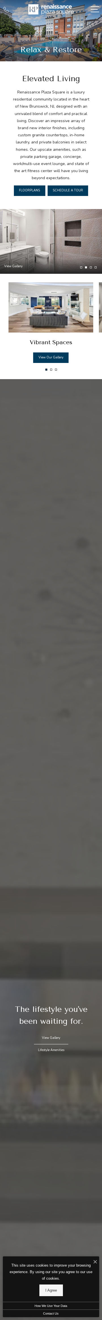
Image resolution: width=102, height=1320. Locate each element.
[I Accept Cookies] (95, 1262)
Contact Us (51, 1313)
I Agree (51, 1290)
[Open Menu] (95, 9)
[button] (46, 370)
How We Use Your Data (51, 1306)
